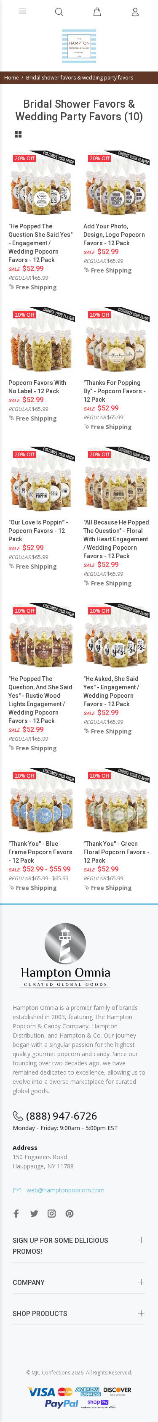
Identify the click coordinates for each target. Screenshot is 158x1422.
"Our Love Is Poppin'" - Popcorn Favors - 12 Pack (38, 531)
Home (11, 77)
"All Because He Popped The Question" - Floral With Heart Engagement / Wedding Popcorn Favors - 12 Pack (116, 539)
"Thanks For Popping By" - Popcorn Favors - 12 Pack (114, 391)
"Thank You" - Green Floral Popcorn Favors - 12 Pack (116, 852)
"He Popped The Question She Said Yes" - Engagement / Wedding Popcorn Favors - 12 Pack (40, 243)
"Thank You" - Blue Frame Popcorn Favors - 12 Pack (40, 852)
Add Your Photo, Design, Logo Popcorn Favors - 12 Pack (114, 234)
